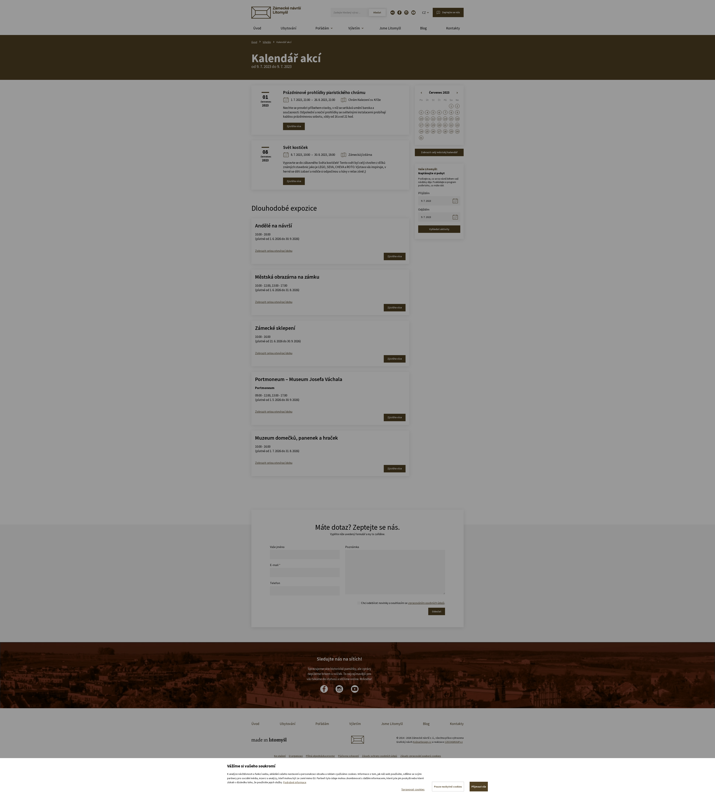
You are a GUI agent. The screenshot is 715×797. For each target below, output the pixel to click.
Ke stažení (280, 756)
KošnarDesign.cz (422, 742)
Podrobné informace (294, 782)
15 (451, 118)
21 (445, 125)
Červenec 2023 (439, 92)
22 (451, 125)
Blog (423, 28)
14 (445, 118)
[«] (421, 93)
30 (457, 131)
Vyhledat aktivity (439, 229)
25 (427, 131)
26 (433, 131)
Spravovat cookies (413, 789)
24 (421, 131)
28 (445, 131)
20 (439, 125)
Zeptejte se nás (451, 12)
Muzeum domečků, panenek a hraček (296, 437)
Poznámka (352, 547)
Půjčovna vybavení (348, 756)
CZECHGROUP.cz (454, 742)
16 (457, 118)
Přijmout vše (478, 786)
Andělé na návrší (273, 225)
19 (433, 125)
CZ (424, 12)
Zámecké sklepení (275, 328)
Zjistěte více (294, 126)
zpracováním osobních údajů (426, 603)
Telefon (275, 583)
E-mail (275, 565)
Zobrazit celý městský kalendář (439, 152)
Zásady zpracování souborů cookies (420, 756)
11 (427, 118)
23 (457, 125)
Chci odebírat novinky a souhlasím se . (403, 603)
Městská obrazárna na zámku (287, 276)
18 (427, 125)
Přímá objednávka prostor (320, 756)
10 (421, 118)
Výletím (267, 42)
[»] (457, 93)
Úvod (257, 28)
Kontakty (453, 28)
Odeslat (436, 611)
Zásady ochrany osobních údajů (379, 756)
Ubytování (288, 28)
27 (439, 131)
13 (439, 118)
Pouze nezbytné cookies (448, 786)
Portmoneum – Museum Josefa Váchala (298, 379)
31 (421, 137)
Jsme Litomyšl (390, 28)
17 (421, 125)
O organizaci (296, 756)
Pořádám (322, 723)
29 (451, 131)
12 (433, 118)
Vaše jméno (277, 547)
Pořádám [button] (322, 28)
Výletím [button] (354, 28)
